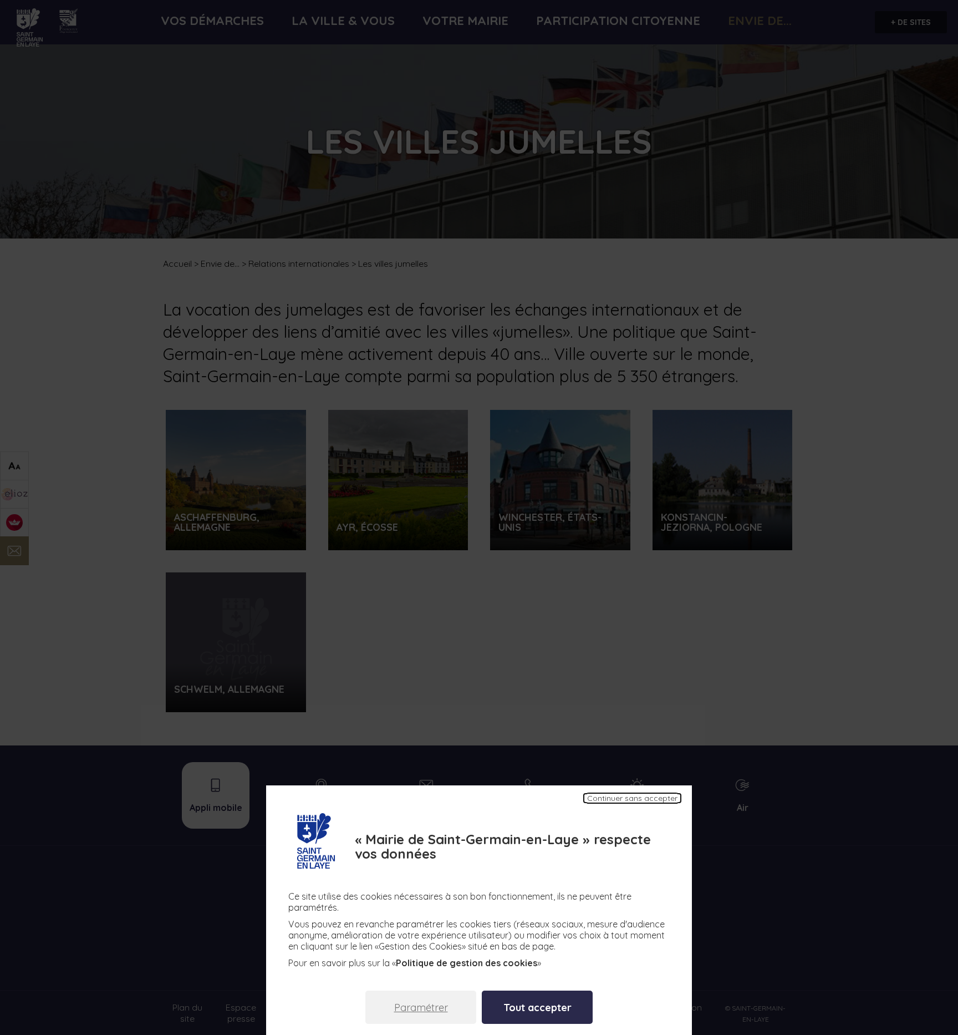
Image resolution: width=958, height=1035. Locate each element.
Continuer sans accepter (632, 798)
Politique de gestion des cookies (466, 962)
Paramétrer (421, 1007)
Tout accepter (537, 1007)
